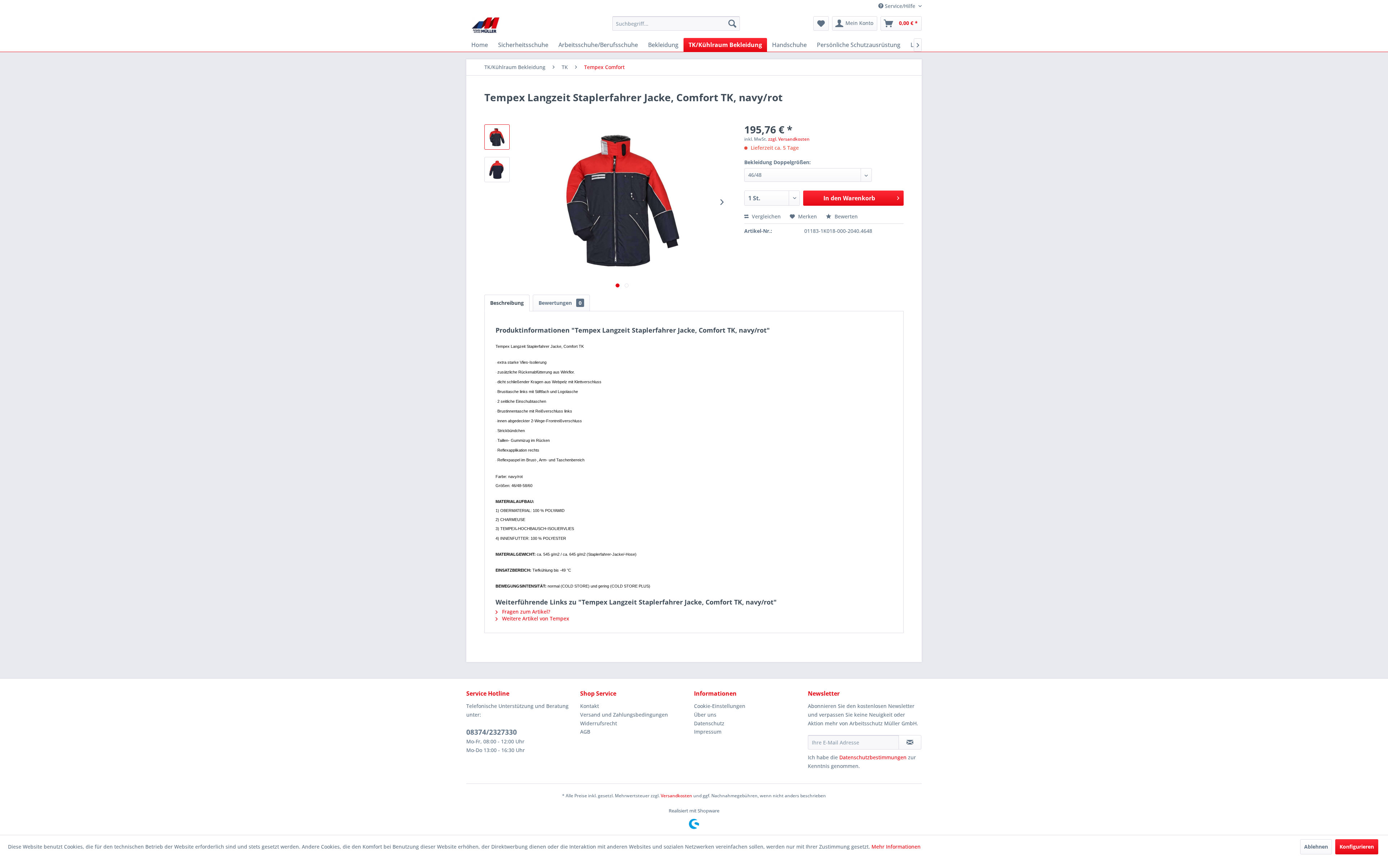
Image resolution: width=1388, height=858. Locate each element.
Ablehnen (1316, 846)
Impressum (707, 731)
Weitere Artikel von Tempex (535, 618)
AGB (585, 731)
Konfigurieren (1357, 846)
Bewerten (845, 216)
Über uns (705, 714)
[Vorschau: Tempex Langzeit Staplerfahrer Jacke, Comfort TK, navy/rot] (497, 137)
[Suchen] (732, 23)
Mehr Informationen (896, 846)
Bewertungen (560, 302)
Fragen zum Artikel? (525, 611)
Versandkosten (676, 796)
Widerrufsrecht (598, 723)
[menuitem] (676, 23)
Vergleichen (765, 216)
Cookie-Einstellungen (719, 706)
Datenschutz (709, 723)
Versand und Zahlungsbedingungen (624, 714)
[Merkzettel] (821, 23)
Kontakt (589, 706)
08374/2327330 (491, 732)
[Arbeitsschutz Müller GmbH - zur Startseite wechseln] (486, 25)
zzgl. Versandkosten (789, 139)
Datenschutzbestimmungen (873, 757)
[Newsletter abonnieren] (910, 742)
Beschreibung (507, 302)
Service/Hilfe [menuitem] (900, 6)
